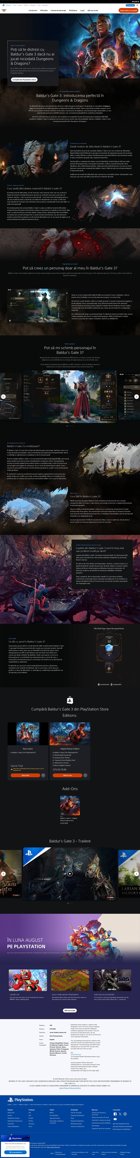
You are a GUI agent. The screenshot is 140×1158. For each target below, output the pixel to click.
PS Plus (26, 5)
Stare (72, 1118)
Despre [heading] (10, 1110)
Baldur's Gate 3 (23, 1104)
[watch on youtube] (111, 897)
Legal (52, 1153)
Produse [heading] (32, 1110)
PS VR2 (31, 1118)
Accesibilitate (54, 1115)
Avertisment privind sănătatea (101, 1123)
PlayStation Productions (15, 1121)
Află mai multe (93, 10)
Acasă (9, 1104)
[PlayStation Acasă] (3, 5)
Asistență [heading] (74, 1110)
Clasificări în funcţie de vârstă (101, 1120)
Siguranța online (55, 1118)
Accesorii (32, 5)
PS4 (30, 1115)
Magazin (8, 5)
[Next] (136, 396)
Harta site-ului (95, 1153)
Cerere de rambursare (77, 1126)
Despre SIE (11, 1113)
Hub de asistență (76, 1113)
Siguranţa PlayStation (77, 1115)
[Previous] (3, 396)
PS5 (15, 5)
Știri (39, 5)
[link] (28, 985)
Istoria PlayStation (13, 1126)
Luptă (82, 10)
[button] (24, 79)
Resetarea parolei (76, 1124)
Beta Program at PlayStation (121, 1129)
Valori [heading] (52, 1110)
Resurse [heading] (95, 1110)
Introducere (33, 10)
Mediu (52, 1113)
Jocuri (19, 5)
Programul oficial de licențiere (101, 1128)
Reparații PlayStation (77, 1121)
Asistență (44, 5)
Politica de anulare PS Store (100, 1117)
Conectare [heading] (116, 1110)
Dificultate (44, 10)
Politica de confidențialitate (60, 1153)
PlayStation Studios (14, 1118)
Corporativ (11, 1124)
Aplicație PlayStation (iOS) (121, 1124)
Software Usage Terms (125, 1153)
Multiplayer (73, 10)
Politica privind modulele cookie (109, 1153)
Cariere (10, 1115)
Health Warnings (76, 1054)
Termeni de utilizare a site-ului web (80, 1153)
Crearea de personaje (58, 10)
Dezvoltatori (95, 1126)
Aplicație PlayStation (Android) (122, 1126)
